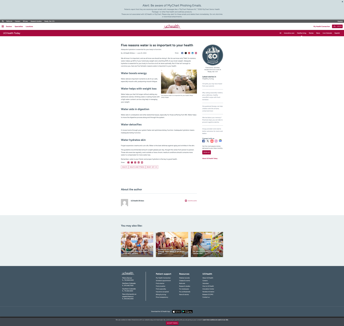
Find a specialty (161, 289)
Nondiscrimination (208, 292)
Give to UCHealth (208, 286)
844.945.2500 (128, 299)
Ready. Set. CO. (49, 21)
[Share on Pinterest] (189, 53)
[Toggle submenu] (3, 26)
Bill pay (25, 21)
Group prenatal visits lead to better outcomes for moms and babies (212, 131)
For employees (184, 289)
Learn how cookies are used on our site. (215, 320)
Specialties (19, 26)
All (280, 33)
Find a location (160, 286)
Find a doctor (160, 283)
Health (124, 167)
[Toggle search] (2, 21)
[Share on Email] (196, 53)
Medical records (184, 278)
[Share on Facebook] (182, 53)
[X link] (207, 141)
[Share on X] (186, 53)
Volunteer (205, 283)
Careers (17, 21)
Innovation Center (208, 289)
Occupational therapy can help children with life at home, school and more (212, 108)
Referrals (9, 21)
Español (340, 21)
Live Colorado (327, 33)
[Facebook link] (203, 141)
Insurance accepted (162, 292)
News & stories (184, 294)
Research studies (36, 21)
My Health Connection (321, 26)
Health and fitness (137, 167)
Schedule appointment (163, 280)
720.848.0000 (129, 280)
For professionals (184, 292)
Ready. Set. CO (152, 167)
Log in (339, 26)
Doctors (9, 26)
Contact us (206, 297)
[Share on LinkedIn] (193, 53)
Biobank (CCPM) (207, 294)
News (318, 33)
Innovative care (289, 33)
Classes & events (184, 280)
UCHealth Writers (129, 53)
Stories (311, 33)
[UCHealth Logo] (127, 273)
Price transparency (162, 297)
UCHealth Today (11, 33)
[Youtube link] (212, 141)
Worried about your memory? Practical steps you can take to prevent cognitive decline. (212, 120)
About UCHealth (207, 278)
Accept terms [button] (172, 323)
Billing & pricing (161, 294)
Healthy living (301, 33)
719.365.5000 (128, 291)
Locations (29, 26)
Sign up (206, 152)
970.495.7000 (128, 285)
